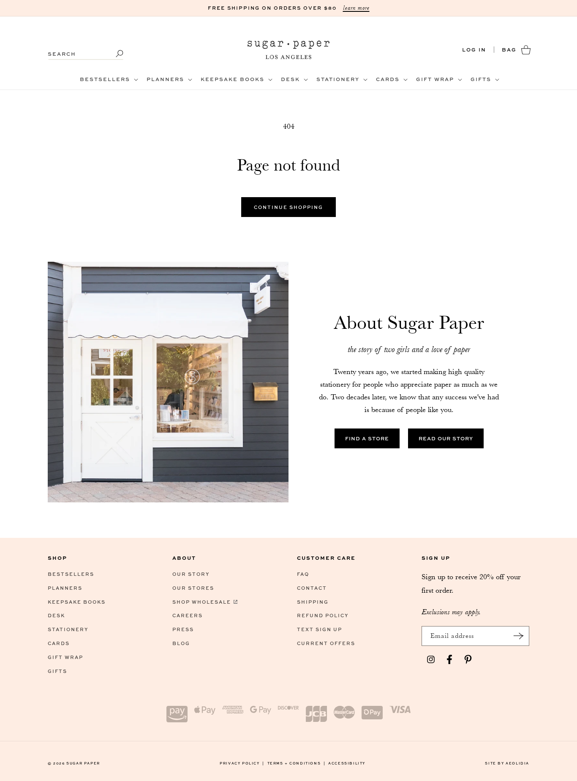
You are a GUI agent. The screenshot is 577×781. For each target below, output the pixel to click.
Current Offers (326, 643)
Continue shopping (288, 207)
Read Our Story (446, 438)
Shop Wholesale (201, 602)
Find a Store (367, 438)
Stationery (68, 629)
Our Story (191, 574)
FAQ (303, 574)
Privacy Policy (242, 763)
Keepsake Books (77, 602)
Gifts (57, 671)
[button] (108, 79)
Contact (312, 588)
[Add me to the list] (518, 636)
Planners (65, 588)
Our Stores (193, 588)
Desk (56, 615)
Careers (187, 615)
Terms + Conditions (296, 763)
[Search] (114, 53)
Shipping (313, 602)
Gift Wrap (65, 657)
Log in (474, 49)
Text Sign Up (319, 629)
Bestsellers (71, 574)
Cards (59, 643)
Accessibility (346, 763)
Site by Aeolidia (507, 763)
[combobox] (85, 49)
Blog (181, 643)
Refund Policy (322, 615)
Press (183, 629)
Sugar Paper (83, 763)
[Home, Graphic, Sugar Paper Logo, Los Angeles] (288, 49)
